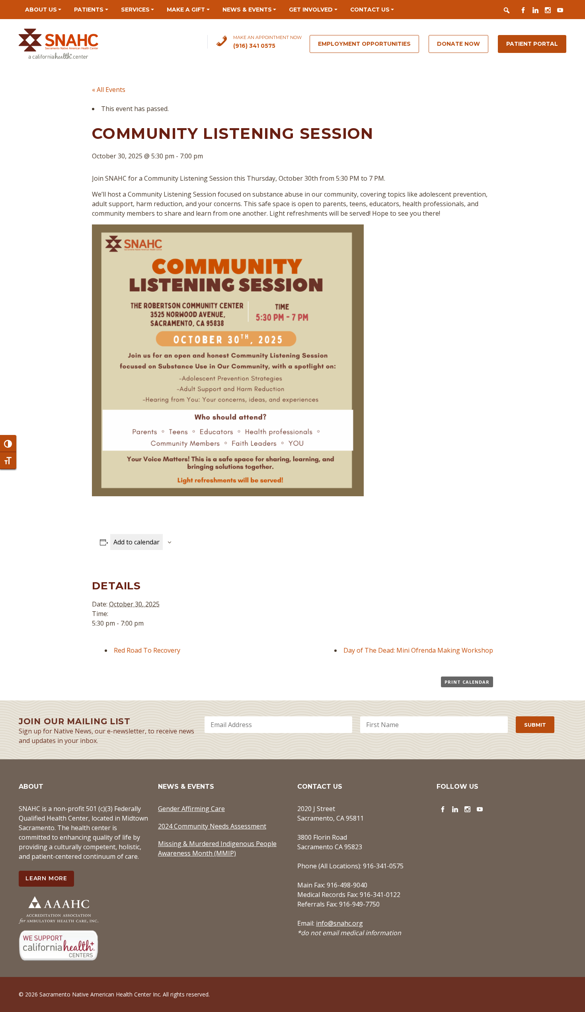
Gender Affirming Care (191, 808)
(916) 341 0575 (254, 46)
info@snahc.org (339, 923)
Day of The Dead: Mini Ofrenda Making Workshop (418, 650)
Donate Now (458, 44)
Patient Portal (532, 44)
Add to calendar (136, 542)
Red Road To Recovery (147, 650)
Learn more (46, 878)
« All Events (108, 89)
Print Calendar (467, 682)
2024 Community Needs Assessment (212, 826)
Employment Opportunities (364, 44)
